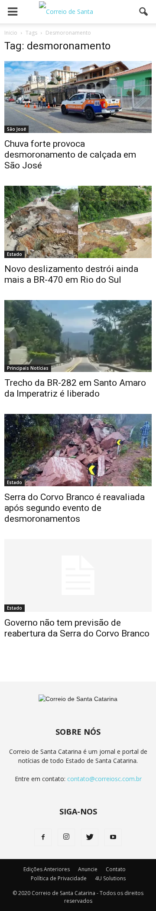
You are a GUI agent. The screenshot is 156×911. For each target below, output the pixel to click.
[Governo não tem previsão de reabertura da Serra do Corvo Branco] (78, 575)
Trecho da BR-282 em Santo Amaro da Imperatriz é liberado (75, 388)
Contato (116, 869)
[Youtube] (113, 837)
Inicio (10, 32)
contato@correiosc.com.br (104, 779)
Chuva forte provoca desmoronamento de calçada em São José (70, 155)
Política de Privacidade (59, 878)
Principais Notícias (28, 368)
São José (16, 129)
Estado (14, 254)
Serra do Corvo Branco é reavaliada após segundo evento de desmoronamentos (74, 508)
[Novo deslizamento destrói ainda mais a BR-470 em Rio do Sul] (78, 222)
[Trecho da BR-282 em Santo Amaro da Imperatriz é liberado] (78, 336)
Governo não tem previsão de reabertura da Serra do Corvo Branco (77, 628)
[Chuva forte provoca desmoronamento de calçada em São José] (78, 97)
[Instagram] (66, 837)
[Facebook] (43, 837)
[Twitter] (89, 837)
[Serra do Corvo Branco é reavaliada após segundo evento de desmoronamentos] (78, 450)
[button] (144, 11)
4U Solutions (110, 878)
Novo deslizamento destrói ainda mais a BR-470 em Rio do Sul (71, 274)
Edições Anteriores (46, 869)
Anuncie (88, 869)
